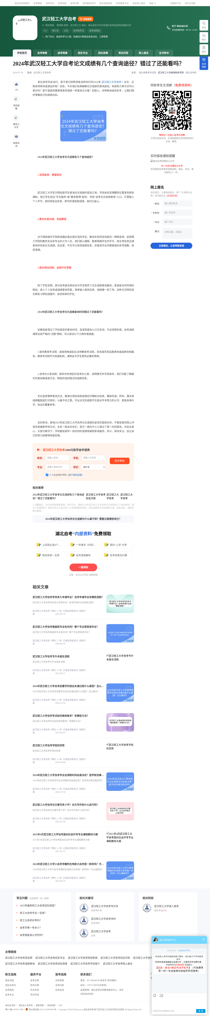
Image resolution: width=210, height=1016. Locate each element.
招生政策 (103, 53)
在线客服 (204, 65)
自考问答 (74, 3)
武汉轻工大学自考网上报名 (118, 963)
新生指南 (10, 974)
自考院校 (37, 3)
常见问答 (123, 53)
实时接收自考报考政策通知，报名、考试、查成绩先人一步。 (172, 169)
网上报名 (144, 53)
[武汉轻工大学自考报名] (203, 47)
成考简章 (62, 53)
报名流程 (9, 980)
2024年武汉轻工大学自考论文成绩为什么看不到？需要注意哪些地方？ (83, 519)
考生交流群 (190, 3)
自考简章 (42, 53)
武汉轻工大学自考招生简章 (52, 963)
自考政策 (59, 980)
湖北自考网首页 (22, 3)
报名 (204, 52)
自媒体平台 (175, 3)
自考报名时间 (89, 3)
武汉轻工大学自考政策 (145, 958)
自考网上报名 (138, 3)
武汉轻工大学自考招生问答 (115, 958)
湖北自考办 (10, 985)
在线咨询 (87, 19)
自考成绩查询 (105, 3)
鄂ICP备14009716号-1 (15, 1009)
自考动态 (62, 3)
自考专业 (50, 3)
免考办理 (34, 980)
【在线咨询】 (172, 196)
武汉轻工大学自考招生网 (18, 958)
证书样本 (164, 53)
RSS (60, 1005)
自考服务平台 (122, 3)
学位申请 (34, 995)
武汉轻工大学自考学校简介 (85, 963)
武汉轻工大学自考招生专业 (50, 958)
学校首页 (22, 53)
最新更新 (40, 1005)
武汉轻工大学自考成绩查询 (20, 963)
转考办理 (34, 985)
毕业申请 (34, 990)
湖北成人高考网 (26, 1005)
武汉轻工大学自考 (42, 72)
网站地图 (51, 1005)
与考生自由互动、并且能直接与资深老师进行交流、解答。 (172, 138)
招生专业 (83, 53)
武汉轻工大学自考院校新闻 (82, 958)
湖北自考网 (10, 1005)
